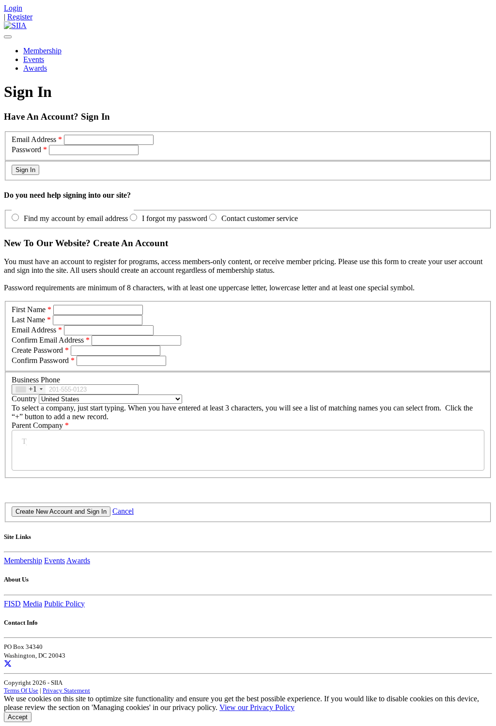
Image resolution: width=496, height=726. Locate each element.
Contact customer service (259, 218)
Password (26, 149)
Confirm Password (40, 360)
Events (33, 59)
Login (13, 8)
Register (19, 17)
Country (24, 399)
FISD (12, 604)
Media (32, 604)
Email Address (34, 139)
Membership (42, 51)
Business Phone (36, 380)
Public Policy (64, 604)
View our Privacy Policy (256, 707)
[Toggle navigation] (8, 36)
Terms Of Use (21, 690)
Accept (18, 717)
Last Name (28, 320)
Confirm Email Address (48, 340)
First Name (29, 309)
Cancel (123, 511)
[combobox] (29, 389)
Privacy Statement (66, 690)
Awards (35, 68)
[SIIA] (15, 25)
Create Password (37, 350)
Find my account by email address (76, 218)
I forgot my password (174, 218)
